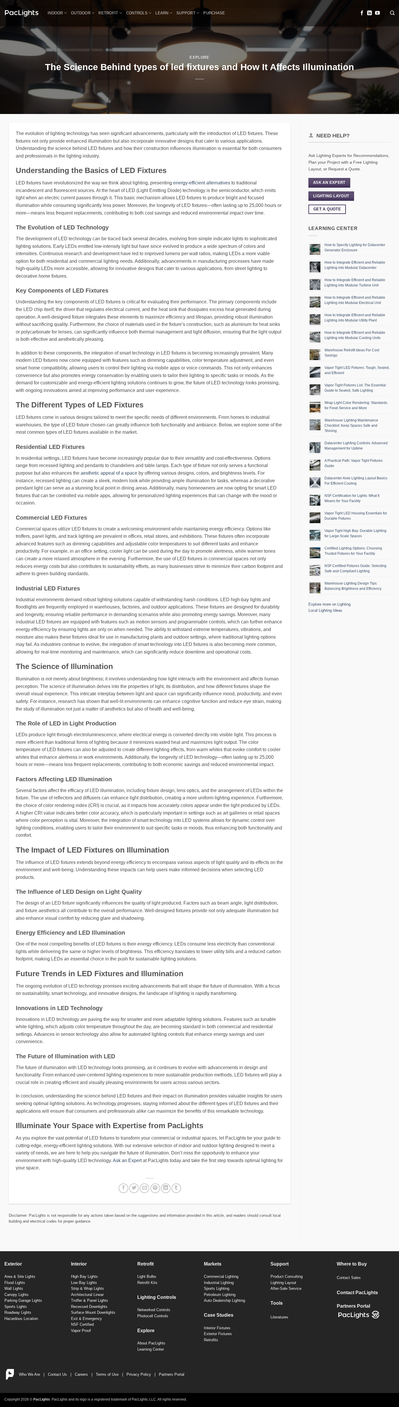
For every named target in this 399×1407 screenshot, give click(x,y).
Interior (79, 1263)
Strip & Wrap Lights (87, 1288)
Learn (161, 13)
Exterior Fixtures (218, 1334)
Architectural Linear (87, 1294)
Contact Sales (349, 1277)
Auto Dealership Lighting (224, 1300)
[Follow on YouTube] (377, 13)
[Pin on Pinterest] (155, 1188)
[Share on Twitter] (134, 1188)
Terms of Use (107, 1374)
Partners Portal (171, 1374)
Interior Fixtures (217, 1328)
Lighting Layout (283, 1282)
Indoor (55, 13)
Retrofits (211, 1340)
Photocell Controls (152, 1316)
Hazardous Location (21, 1318)
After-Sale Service (285, 1288)
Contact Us (57, 1374)
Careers (81, 1374)
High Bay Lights (84, 1276)
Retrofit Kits (147, 1282)
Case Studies (218, 1315)
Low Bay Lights (84, 1282)
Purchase (214, 13)
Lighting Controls (156, 1297)
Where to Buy (352, 1263)
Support (185, 13)
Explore (199, 57)
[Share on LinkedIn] (166, 1188)
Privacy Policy (138, 1374)
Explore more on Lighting (329, 604)
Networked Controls (153, 1310)
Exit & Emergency (86, 1318)
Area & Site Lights (19, 1276)
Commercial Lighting (221, 1276)
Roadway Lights (17, 1312)
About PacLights (151, 1343)
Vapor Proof (81, 1330)
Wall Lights (13, 1288)
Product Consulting (286, 1276)
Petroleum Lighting (219, 1294)
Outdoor (81, 13)
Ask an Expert (127, 1160)
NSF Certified (82, 1324)
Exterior (13, 1263)
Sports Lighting (216, 1288)
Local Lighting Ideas (325, 610)
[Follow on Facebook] (362, 13)
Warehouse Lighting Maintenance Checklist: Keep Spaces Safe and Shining (351, 425)
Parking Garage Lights (23, 1300)
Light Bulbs (146, 1276)
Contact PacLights (357, 1292)
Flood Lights (14, 1282)
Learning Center (150, 1349)
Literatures (279, 1317)
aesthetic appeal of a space (109, 473)
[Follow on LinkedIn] (369, 13)
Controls (137, 13)
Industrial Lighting (219, 1282)
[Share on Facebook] (123, 1188)
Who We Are (29, 1374)
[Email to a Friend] (144, 1188)
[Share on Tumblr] (176, 1188)
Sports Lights (15, 1306)
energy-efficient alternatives (201, 182)
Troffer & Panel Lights (89, 1300)
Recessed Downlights (89, 1306)
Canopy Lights (16, 1294)
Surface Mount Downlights (93, 1312)
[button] (392, 13)
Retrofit (108, 13)
